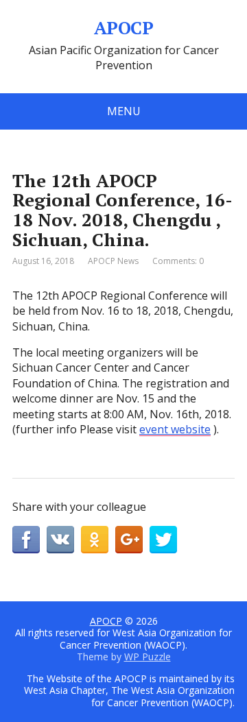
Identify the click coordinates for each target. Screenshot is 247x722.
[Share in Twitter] (163, 539)
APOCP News (113, 261)
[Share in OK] (94, 539)
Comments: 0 (178, 261)
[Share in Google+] (129, 539)
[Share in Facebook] (26, 539)
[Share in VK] (60, 539)
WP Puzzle (147, 656)
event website (175, 429)
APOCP (123, 28)
